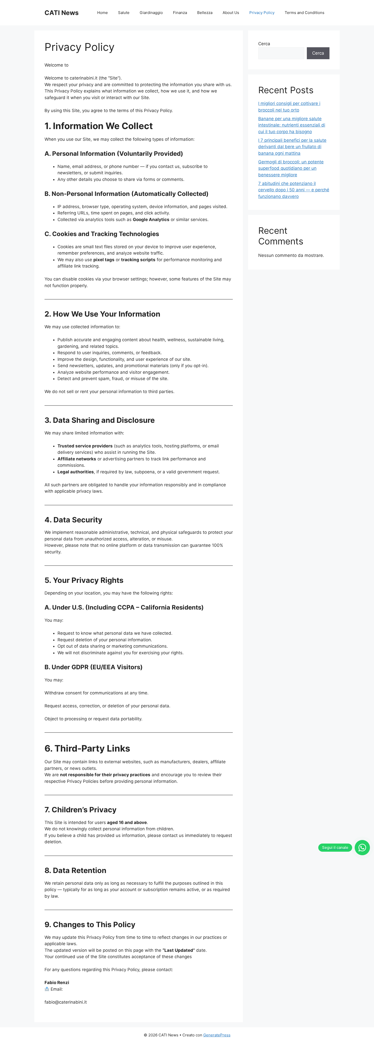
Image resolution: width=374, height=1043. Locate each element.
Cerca (264, 43)
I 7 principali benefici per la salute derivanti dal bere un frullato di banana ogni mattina (292, 147)
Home (102, 12)
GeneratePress (217, 1035)
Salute (124, 12)
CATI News (62, 13)
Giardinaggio (151, 12)
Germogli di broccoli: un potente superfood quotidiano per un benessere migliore (291, 168)
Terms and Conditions (304, 12)
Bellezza (204, 12)
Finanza (180, 12)
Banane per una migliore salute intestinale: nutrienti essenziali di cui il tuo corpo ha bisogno (291, 125)
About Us (231, 12)
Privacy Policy (262, 12)
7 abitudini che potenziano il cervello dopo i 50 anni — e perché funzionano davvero (293, 190)
